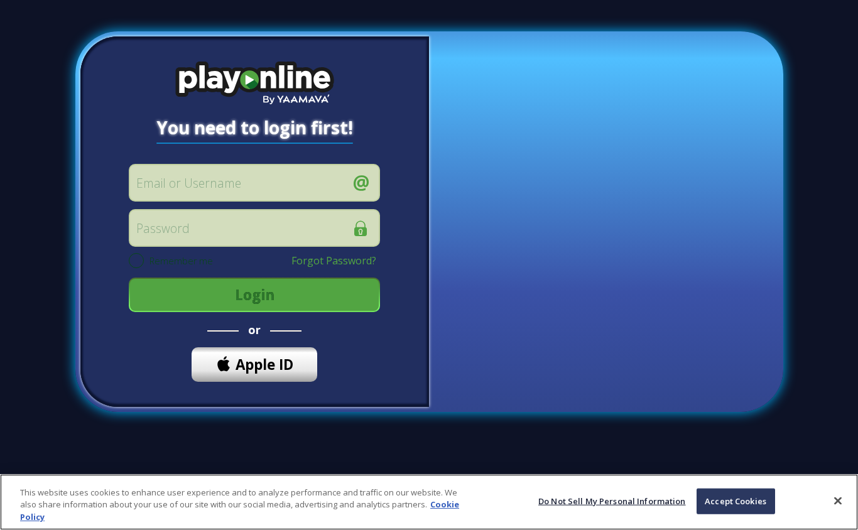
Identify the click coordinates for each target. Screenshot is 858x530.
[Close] (838, 500)
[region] (429, 502)
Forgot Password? (333, 260)
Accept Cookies (735, 500)
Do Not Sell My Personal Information (612, 500)
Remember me (181, 261)
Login (254, 295)
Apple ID (264, 364)
